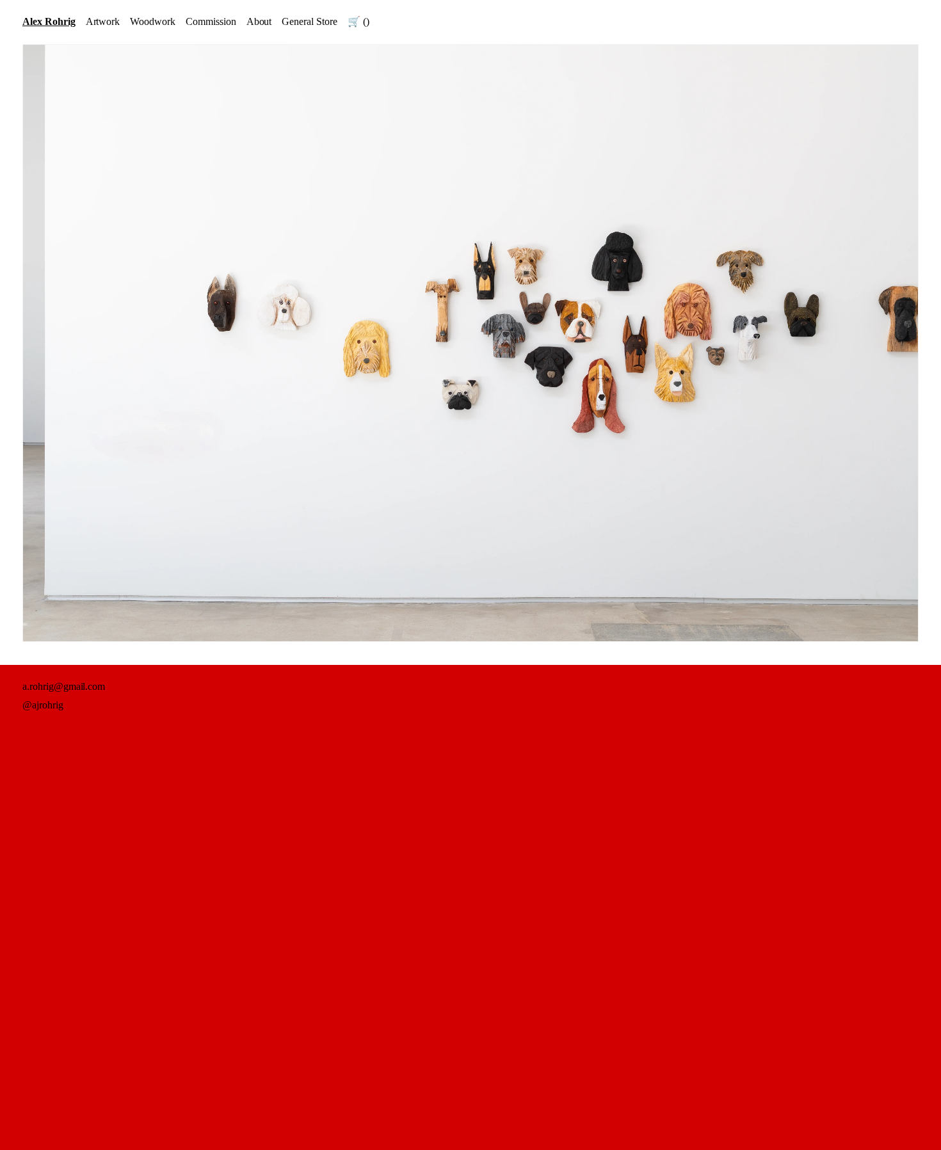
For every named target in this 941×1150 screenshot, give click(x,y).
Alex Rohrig (49, 21)
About (259, 21)
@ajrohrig (42, 704)
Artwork (103, 21)
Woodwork (152, 21)
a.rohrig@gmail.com (63, 686)
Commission (211, 21)
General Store (309, 21)
